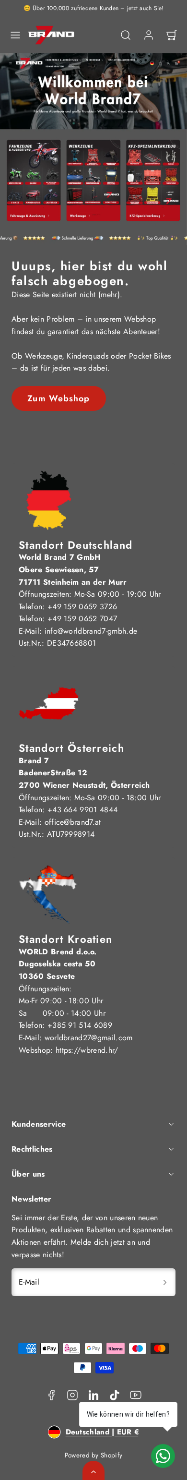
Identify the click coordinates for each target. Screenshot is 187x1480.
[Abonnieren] (164, 1282)
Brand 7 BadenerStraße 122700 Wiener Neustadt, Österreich (84, 773)
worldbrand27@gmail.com (89, 1037)
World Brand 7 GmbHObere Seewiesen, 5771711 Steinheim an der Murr (73, 569)
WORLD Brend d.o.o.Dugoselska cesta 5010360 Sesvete (58, 964)
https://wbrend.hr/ (87, 1050)
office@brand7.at (73, 822)
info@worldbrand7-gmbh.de (91, 631)
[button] (15, 35)
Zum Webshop (58, 398)
